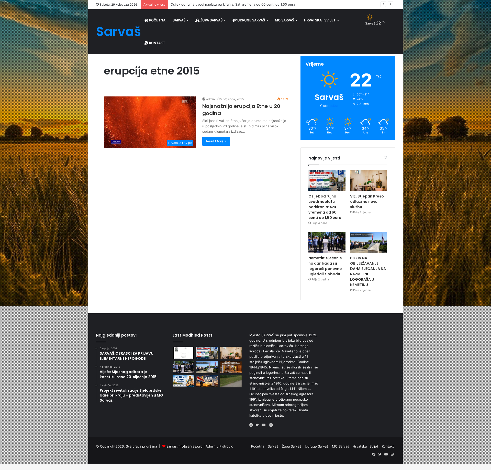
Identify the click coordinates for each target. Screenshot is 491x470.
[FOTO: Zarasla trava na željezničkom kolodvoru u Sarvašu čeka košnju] (231, 381)
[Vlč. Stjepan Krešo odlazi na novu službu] (368, 180)
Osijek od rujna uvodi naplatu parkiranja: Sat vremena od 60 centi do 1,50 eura (324, 207)
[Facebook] (252, 425)
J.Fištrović (225, 446)
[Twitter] (258, 425)
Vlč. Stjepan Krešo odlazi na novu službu (203, 4)
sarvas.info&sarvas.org (184, 446)
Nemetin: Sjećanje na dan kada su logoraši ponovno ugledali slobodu (325, 266)
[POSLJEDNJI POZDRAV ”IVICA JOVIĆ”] (183, 353)
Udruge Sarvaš (251, 20)
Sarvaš (179, 20)
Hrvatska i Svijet (320, 20)
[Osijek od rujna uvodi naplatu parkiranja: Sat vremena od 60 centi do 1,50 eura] (326, 180)
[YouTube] (265, 425)
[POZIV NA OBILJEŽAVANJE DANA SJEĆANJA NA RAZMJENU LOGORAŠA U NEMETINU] (368, 242)
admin (210, 99)
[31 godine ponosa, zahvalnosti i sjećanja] (207, 381)
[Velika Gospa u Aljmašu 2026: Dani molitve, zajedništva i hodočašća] (183, 381)
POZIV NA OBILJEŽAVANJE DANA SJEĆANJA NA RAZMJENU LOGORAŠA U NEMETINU (368, 271)
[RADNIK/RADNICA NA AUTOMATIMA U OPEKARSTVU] (231, 367)
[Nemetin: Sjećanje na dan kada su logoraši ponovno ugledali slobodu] (326, 242)
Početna (156, 20)
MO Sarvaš (284, 20)
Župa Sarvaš (210, 20)
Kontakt (156, 43)
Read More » (216, 141)
